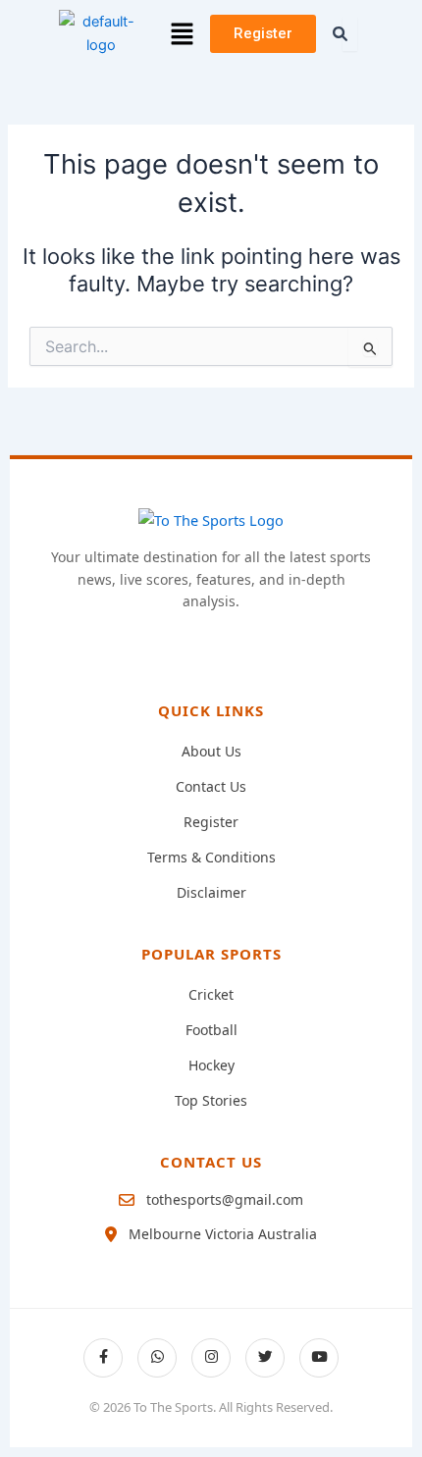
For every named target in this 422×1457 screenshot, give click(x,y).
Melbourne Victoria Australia (223, 1233)
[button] (182, 34)
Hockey (211, 1065)
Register (211, 821)
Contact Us (211, 786)
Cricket (211, 994)
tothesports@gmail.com (224, 1199)
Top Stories (211, 1100)
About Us (211, 751)
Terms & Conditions (211, 857)
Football (211, 1029)
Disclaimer (211, 892)
